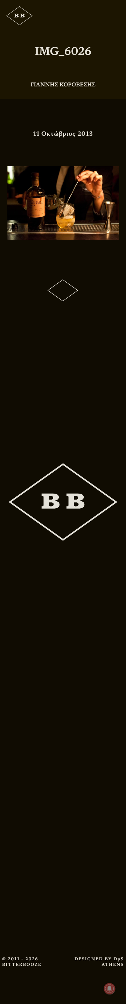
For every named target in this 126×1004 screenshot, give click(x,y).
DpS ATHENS (113, 961)
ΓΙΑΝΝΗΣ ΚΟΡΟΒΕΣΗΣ (63, 84)
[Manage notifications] (109, 988)
